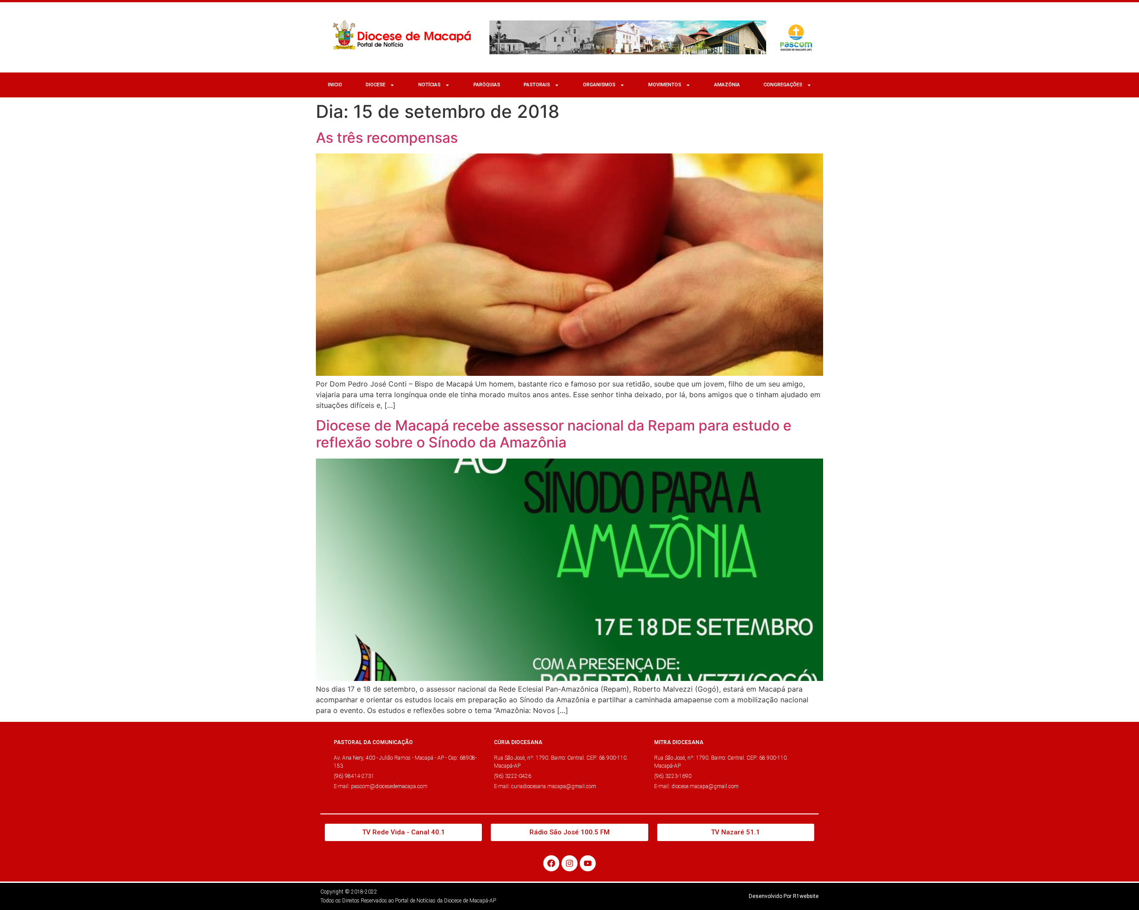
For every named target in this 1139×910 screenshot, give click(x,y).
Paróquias (486, 85)
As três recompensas (387, 137)
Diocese (375, 85)
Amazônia (727, 85)
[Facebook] (551, 863)
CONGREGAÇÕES (782, 85)
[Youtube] (588, 863)
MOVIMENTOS (664, 85)
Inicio (335, 85)
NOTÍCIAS (429, 85)
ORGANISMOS (599, 85)
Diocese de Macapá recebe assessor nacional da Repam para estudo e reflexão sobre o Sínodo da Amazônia (554, 434)
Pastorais (537, 85)
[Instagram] (569, 863)
